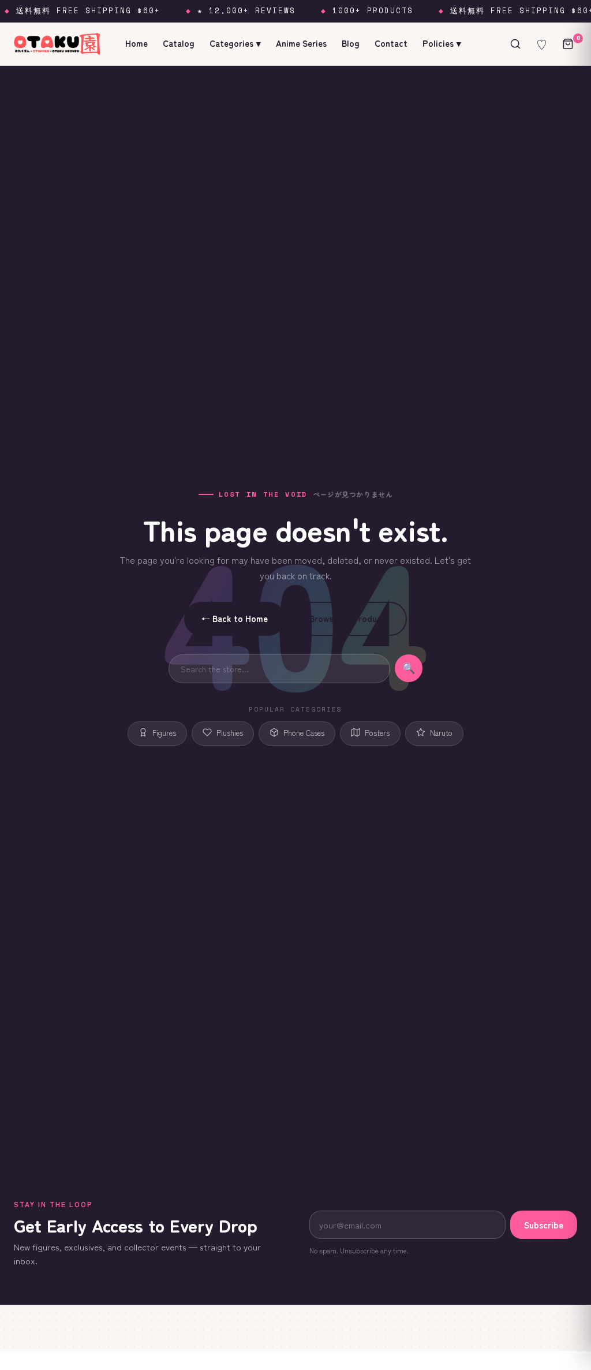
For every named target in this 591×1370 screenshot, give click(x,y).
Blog (351, 43)
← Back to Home (234, 618)
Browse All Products (349, 618)
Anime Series (301, 43)
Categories (235, 43)
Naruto (441, 732)
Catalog (178, 43)
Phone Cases (303, 732)
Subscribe (543, 1225)
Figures (164, 732)
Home (136, 43)
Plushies (229, 732)
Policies (441, 43)
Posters (377, 732)
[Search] (515, 44)
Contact (391, 43)
